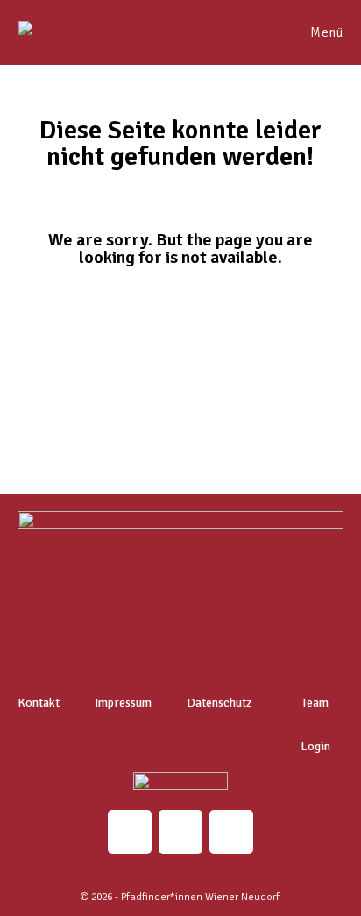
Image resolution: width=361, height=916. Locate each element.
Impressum (123, 702)
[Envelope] (180, 832)
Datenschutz (219, 702)
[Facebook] (231, 832)
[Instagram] (130, 832)
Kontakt (39, 702)
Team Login (315, 724)
